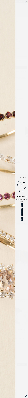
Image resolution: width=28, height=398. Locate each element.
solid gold (21, 210)
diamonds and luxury (21, 214)
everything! (21, 219)
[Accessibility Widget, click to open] (26, 396)
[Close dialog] (26, 2)
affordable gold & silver (21, 205)
